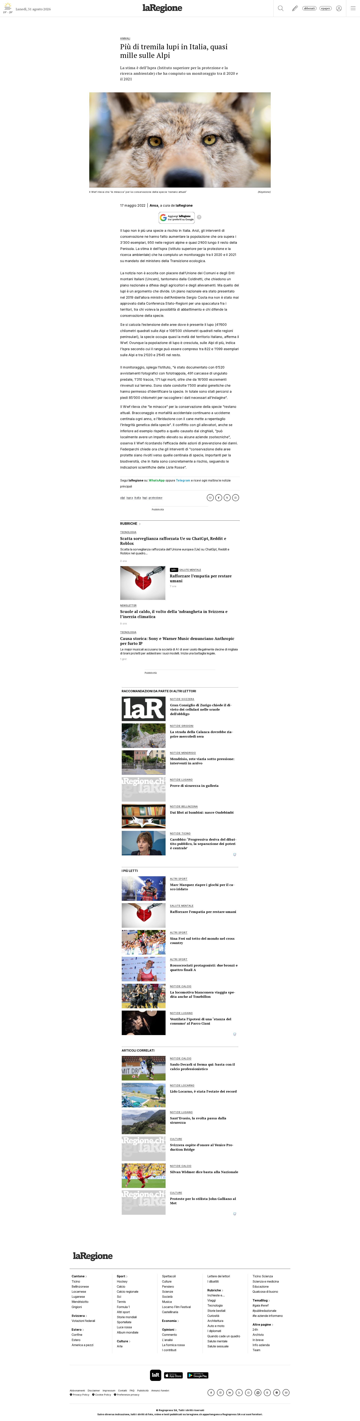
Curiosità (213, 1316)
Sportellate (124, 1322)
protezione (155, 497)
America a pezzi (82, 1345)
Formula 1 (123, 1307)
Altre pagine (262, 1324)
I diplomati (214, 1331)
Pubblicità (142, 1390)
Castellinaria (170, 1312)
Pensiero (168, 1286)
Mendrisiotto (80, 1302)
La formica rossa (173, 1345)
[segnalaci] (295, 8)
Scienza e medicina (266, 1281)
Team (256, 1350)
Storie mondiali (127, 1317)
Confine (77, 1335)
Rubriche (214, 1290)
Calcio (121, 1286)
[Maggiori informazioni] (199, 218)
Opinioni (168, 1329)
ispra (130, 497)
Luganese (78, 1296)
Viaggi (211, 1300)
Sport (121, 1276)
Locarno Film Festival (176, 1307)
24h (255, 1329)
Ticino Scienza (263, 1276)
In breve (258, 1340)
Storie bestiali (216, 1311)
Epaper (325, 8)
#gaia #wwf (261, 1305)
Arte (120, 1346)
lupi (144, 497)
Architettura (215, 1321)
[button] (211, 1392)
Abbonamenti (77, 1390)
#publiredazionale (264, 1311)
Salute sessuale (218, 1346)
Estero (77, 1329)
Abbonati (309, 8)
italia (137, 497)
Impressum (109, 1390)
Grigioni (77, 1307)
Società (167, 1296)
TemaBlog (260, 1300)
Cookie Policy (102, 1394)
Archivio (258, 1335)
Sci (119, 1296)
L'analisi (167, 1340)
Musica (167, 1302)
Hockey (122, 1281)
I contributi (169, 1350)
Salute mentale (217, 1341)
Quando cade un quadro (223, 1336)
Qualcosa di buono (265, 1291)
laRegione (184, 205)
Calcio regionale (127, 1291)
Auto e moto (215, 1326)
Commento (169, 1335)
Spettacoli (169, 1276)
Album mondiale (127, 1332)
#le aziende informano (268, 1316)
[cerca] (281, 8)
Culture (123, 1341)
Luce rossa (124, 1327)
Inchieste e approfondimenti (218, 1295)
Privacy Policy (80, 1394)
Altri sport (123, 1312)
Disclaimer (94, 1390)
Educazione (261, 1286)
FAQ (132, 1390)
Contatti (122, 1390)
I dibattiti (213, 1281)
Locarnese (79, 1291)
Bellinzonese (80, 1286)
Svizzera (79, 1316)
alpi (122, 497)
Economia (169, 1321)
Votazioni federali (83, 1321)
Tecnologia (215, 1305)
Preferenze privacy (127, 1394)
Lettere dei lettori (218, 1276)
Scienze (167, 1291)
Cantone (78, 1276)
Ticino (76, 1281)
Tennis (121, 1302)
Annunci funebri (160, 1390)
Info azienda (261, 1345)
